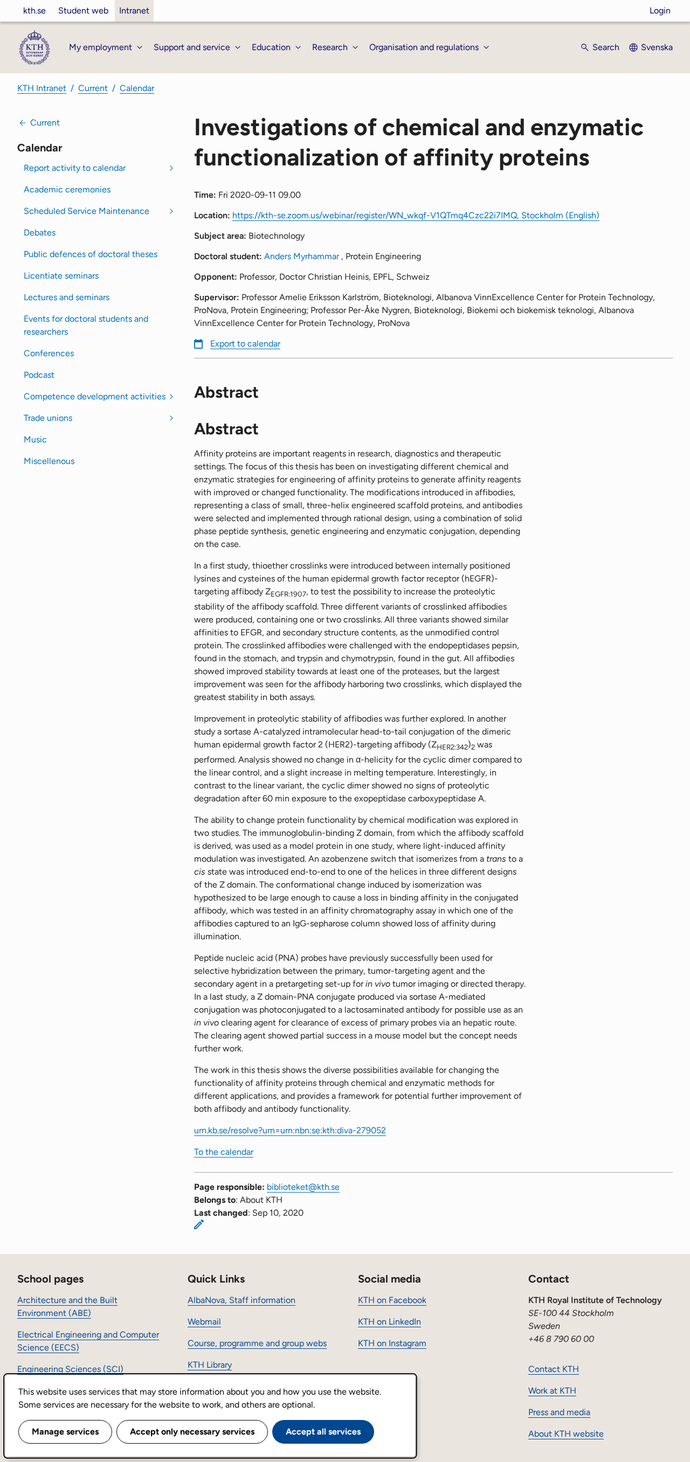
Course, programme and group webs (257, 1343)
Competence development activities (94, 396)
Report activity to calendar (75, 168)
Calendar (137, 88)
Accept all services (323, 1431)
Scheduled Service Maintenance (86, 211)
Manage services (65, 1431)
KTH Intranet (41, 88)
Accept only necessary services (192, 1431)
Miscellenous (49, 461)
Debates (40, 232)
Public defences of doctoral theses (90, 254)
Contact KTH (553, 1369)
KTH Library (210, 1365)
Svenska (657, 47)
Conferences (49, 353)
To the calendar (223, 1152)
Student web (83, 10)
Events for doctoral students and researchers (86, 325)
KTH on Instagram (392, 1343)
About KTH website (566, 1434)
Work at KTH (552, 1390)
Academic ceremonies (67, 189)
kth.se (34, 10)
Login (660, 10)
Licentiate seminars (61, 276)
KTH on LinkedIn (389, 1322)
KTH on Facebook (392, 1300)
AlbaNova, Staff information (241, 1300)
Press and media (559, 1412)
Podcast (39, 375)
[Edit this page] (199, 1224)
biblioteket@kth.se (303, 1187)
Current (93, 88)
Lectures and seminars (66, 297)
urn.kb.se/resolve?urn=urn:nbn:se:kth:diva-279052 (290, 1130)
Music (35, 439)
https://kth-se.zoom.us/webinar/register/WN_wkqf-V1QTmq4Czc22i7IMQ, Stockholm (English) (415, 215)
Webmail (204, 1322)
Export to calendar (245, 343)
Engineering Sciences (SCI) (70, 1369)
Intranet (134, 10)
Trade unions (48, 418)
